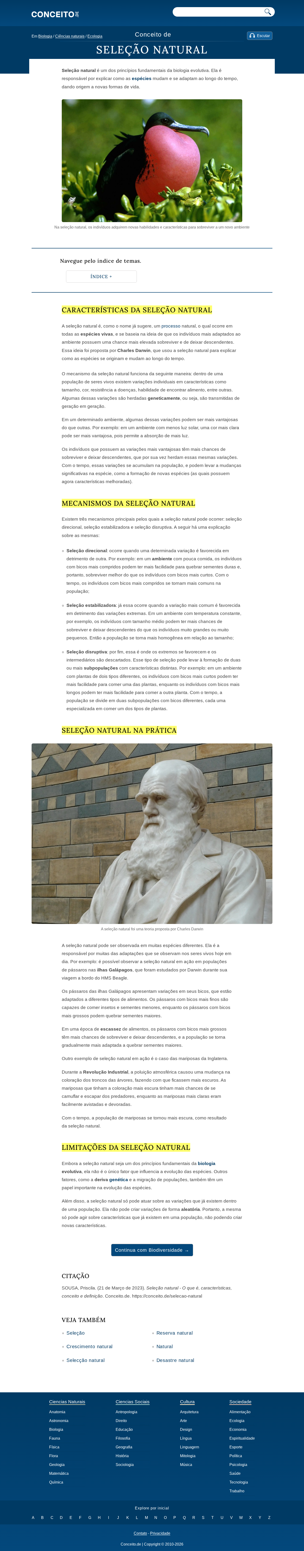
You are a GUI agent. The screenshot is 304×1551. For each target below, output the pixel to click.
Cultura (187, 1401)
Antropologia (126, 1412)
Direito (121, 1421)
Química (56, 1482)
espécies (142, 78)
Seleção (75, 1333)
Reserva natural (175, 1333)
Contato (140, 1533)
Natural (165, 1346)
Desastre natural (176, 1360)
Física (54, 1447)
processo (171, 326)
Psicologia (238, 1465)
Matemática (59, 1473)
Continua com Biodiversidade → (152, 1250)
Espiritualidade (242, 1438)
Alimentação (240, 1412)
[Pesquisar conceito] (268, 11)
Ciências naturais (70, 36)
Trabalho (236, 1491)
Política (235, 1456)
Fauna (54, 1438)
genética (118, 1179)
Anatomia (57, 1412)
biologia (206, 1163)
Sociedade (240, 1401)
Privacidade (160, 1533)
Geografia (124, 1447)
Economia (238, 1429)
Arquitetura (189, 1412)
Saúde (235, 1473)
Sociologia (125, 1465)
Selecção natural (85, 1360)
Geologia (57, 1465)
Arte (183, 1421)
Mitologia (187, 1456)
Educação (124, 1429)
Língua (186, 1438)
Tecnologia (238, 1482)
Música (186, 1465)
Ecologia (94, 36)
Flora (53, 1456)
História (122, 1456)
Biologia (45, 36)
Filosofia (123, 1438)
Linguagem (189, 1447)
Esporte (235, 1447)
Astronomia (58, 1421)
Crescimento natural (89, 1346)
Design (186, 1429)
